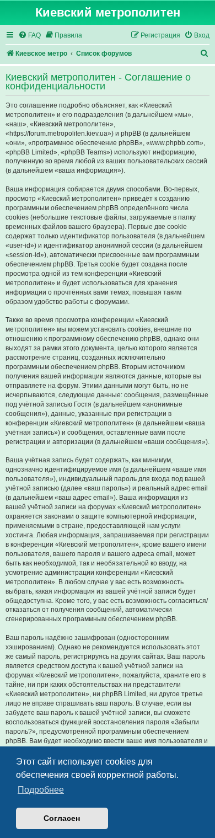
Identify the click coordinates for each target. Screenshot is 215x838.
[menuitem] (29, 35)
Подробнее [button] (41, 789)
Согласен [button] (62, 818)
